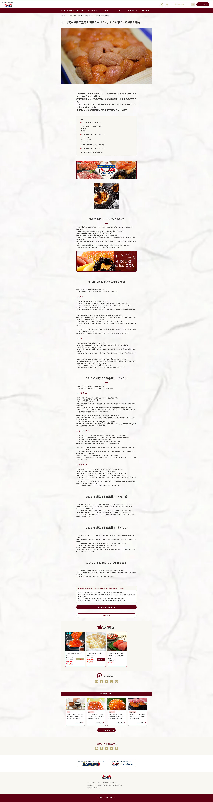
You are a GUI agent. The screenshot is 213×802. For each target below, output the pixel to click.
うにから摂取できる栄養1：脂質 (91, 126)
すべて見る (106, 730)
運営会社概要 (117, 785)
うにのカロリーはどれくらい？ (91, 122)
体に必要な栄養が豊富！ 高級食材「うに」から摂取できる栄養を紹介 (90, 15)
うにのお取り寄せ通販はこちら (106, 607)
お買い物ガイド (91, 785)
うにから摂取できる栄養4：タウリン (92, 148)
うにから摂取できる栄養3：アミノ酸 (92, 145)
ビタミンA (86, 137)
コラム (67, 15)
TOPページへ (106, 616)
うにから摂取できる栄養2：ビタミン (92, 134)
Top (62, 15)
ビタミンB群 (87, 139)
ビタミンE (86, 141)
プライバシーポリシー (93, 787)
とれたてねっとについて (93, 782)
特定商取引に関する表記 (104, 785)
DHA (84, 129)
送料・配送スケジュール (109, 782)
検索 (192, 5)
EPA (84, 131)
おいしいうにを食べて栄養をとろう (92, 152)
